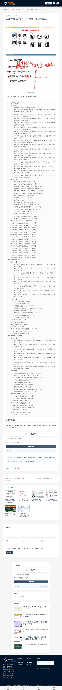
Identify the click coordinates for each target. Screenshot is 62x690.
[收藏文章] (12, 468)
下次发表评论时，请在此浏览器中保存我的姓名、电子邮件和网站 (25, 548)
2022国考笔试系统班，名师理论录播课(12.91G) (51, 501)
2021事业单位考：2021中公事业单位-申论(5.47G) (37, 501)
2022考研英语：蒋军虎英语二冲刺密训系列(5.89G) (10, 515)
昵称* (7, 541)
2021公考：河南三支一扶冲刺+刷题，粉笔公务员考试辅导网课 (23, 515)
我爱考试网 (11, 9)
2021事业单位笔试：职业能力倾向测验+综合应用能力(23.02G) (10, 501)
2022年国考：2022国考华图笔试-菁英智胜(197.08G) (15, 479)
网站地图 (20, 664)
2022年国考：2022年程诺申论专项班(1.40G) (46, 478)
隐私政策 (29, 662)
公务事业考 (17, 9)
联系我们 (29, 664)
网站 (42, 541)
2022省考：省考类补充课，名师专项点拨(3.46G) (23, 461)
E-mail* (25, 541)
